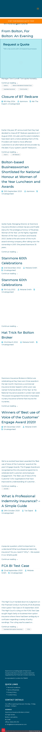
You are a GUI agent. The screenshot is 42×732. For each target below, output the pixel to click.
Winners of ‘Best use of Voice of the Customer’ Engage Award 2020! (21, 417)
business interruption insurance (13, 629)
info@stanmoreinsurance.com (17, 724)
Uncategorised (14, 104)
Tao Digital (28, 511)
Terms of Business (13, 690)
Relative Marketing (34, 731)
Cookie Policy (12, 695)
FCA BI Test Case (15, 566)
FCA (28, 629)
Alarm (6, 154)
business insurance (9, 89)
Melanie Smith (31, 268)
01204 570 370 (14, 722)
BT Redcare (16, 154)
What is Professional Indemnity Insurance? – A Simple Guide (21, 501)
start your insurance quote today (21, 21)
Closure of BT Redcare (20, 97)
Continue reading (10, 83)
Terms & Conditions (13, 687)
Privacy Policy (12, 692)
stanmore (24, 101)
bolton (6, 85)
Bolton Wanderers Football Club (22, 85)
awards (6, 488)
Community (23, 89)
